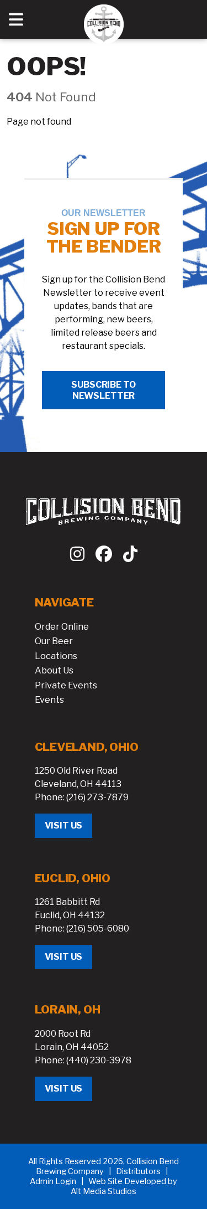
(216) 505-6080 (97, 928)
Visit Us (64, 825)
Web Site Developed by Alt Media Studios (124, 1186)
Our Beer (54, 641)
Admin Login (53, 1181)
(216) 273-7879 (97, 797)
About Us (54, 670)
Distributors (138, 1171)
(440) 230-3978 (98, 1060)
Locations (56, 656)
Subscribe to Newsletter (103, 390)
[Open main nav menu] (16, 19)
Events (49, 699)
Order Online (62, 626)
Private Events (66, 685)
